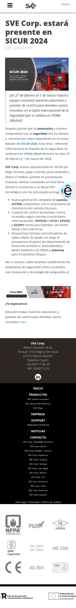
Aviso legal (20, 502)
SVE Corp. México (38, 472)
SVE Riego (38, 407)
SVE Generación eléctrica (38, 403)
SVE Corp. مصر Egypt (38, 468)
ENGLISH (65, 4)
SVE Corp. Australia (38, 490)
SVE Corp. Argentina (38, 455)
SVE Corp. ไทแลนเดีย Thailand (38, 441)
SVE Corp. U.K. (38, 477)
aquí (23, 322)
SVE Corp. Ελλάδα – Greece (38, 450)
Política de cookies (51, 502)
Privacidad (34, 502)
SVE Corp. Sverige (38, 463)
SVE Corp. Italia (38, 485)
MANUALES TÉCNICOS (38, 424)
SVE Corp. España (38, 494)
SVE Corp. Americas (38, 481)
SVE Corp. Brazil (38, 446)
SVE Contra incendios (38, 399)
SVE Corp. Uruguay (38, 459)
